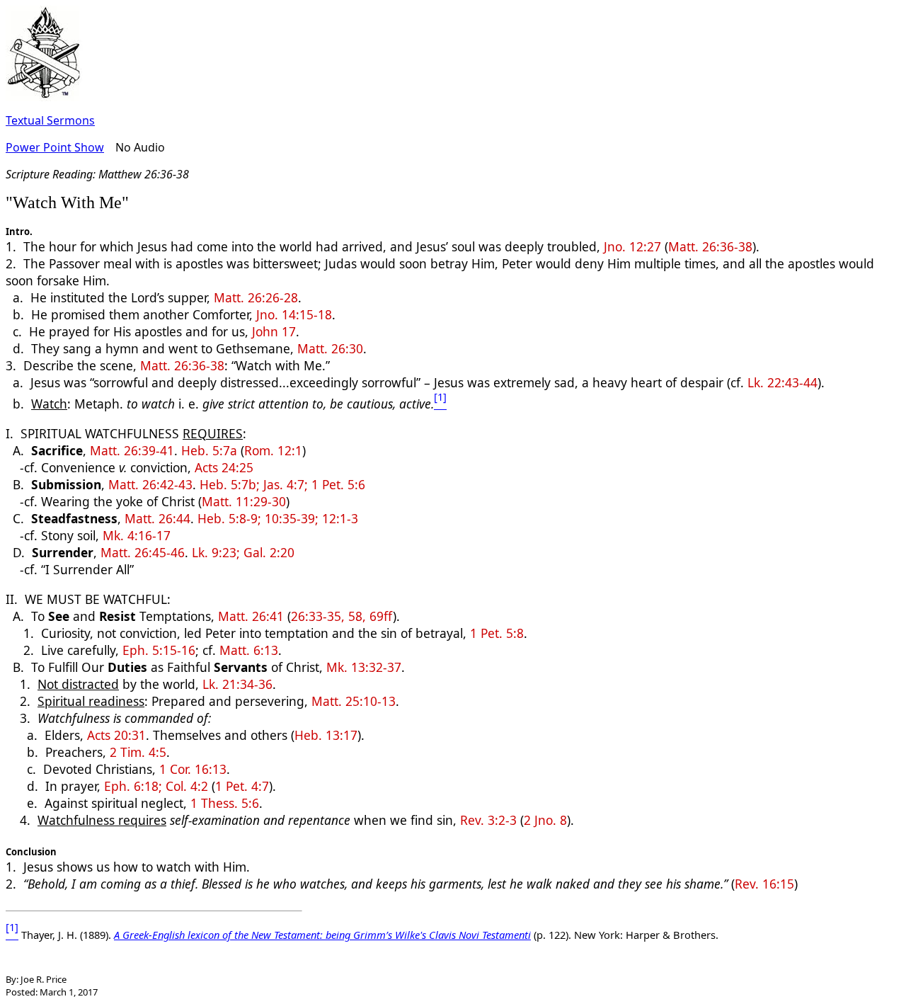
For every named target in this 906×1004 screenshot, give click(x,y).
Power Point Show (55, 147)
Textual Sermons (50, 120)
